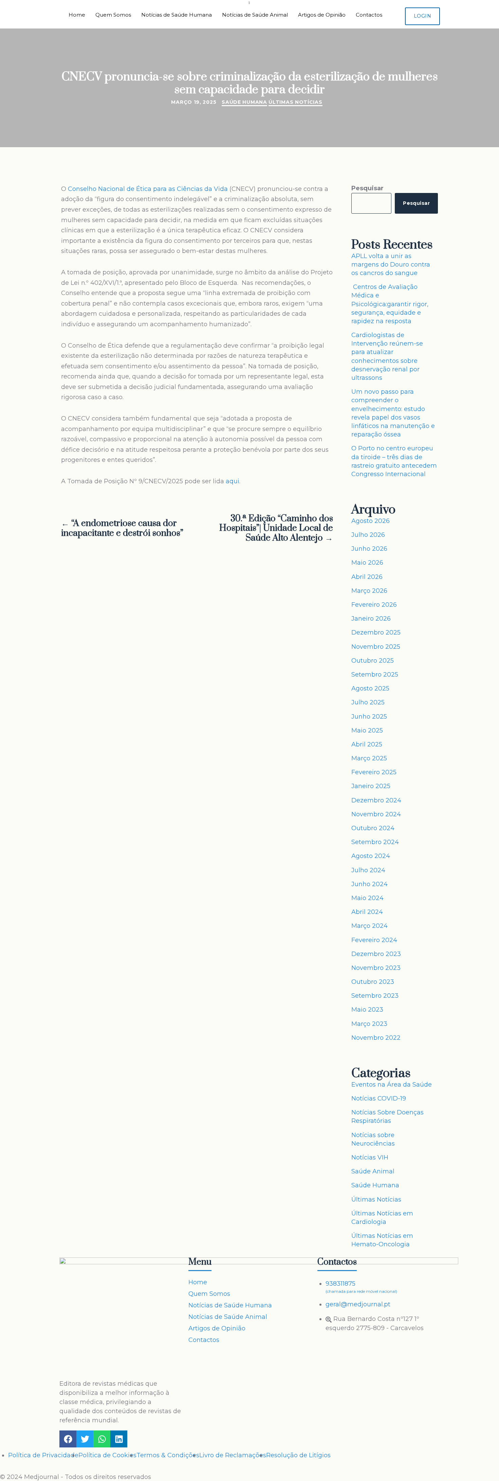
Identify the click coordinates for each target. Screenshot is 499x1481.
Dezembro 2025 (376, 632)
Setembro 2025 (374, 674)
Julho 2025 (368, 702)
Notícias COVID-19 (378, 1098)
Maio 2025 (367, 730)
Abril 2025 (366, 744)
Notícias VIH (369, 1157)
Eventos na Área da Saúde (391, 1084)
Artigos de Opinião (322, 15)
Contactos (369, 15)
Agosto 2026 (370, 521)
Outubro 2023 (372, 982)
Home (77, 15)
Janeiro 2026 (371, 618)
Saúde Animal (372, 1171)
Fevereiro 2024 (374, 940)
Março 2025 (369, 758)
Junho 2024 (369, 884)
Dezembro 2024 (376, 800)
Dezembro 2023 (376, 954)
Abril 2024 (367, 912)
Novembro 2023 (376, 968)
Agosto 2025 (370, 688)
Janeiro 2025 (370, 786)
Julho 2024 (368, 870)
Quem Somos (113, 15)
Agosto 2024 (370, 856)
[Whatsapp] (101, 1438)
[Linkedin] (118, 1438)
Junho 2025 (369, 716)
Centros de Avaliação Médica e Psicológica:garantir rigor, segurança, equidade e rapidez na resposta (389, 304)
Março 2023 (369, 1024)
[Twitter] (84, 1438)
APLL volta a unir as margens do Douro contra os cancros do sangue (390, 264)
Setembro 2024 (375, 842)
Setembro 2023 (375, 995)
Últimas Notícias (295, 102)
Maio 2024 (367, 898)
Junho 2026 (369, 548)
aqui (232, 481)
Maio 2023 (367, 1009)
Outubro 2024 (372, 828)
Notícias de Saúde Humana (176, 15)
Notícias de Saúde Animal (255, 15)
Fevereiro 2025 (373, 772)
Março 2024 (369, 926)
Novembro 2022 (376, 1037)
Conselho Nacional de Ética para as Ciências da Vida (148, 189)
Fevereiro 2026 (374, 604)
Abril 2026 (367, 577)
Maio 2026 (367, 562)
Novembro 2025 (375, 646)
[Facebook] (67, 1438)
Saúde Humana (244, 102)
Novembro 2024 (376, 814)
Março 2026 (369, 591)
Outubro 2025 (372, 660)
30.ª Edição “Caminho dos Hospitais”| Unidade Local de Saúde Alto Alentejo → (276, 528)
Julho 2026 (368, 535)
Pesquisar (367, 188)
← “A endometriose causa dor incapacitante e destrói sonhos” (122, 529)
